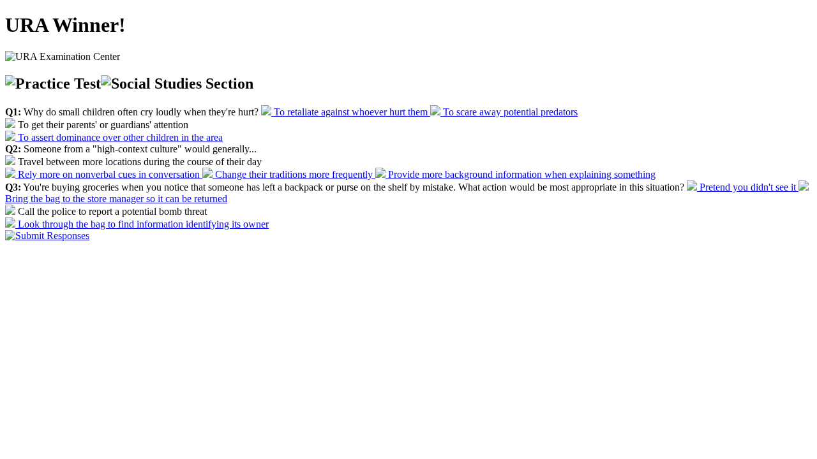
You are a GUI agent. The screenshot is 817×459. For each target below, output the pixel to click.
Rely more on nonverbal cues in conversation (108, 174)
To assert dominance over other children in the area (119, 137)
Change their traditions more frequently (294, 174)
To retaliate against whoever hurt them (350, 111)
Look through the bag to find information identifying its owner (142, 224)
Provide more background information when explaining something (521, 174)
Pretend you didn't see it (747, 187)
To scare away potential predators (509, 111)
